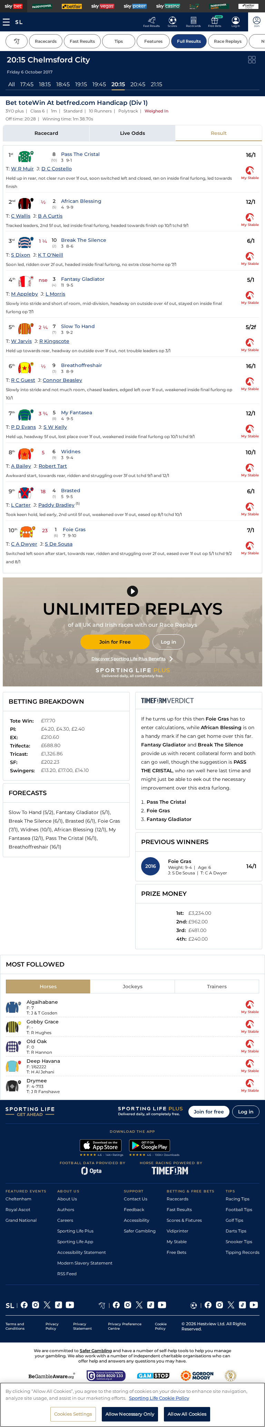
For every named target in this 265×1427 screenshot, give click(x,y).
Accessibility (136, 1220)
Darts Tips (236, 1230)
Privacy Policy (52, 1326)
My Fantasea (76, 412)
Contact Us (135, 1198)
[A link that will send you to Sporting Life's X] (47, 1305)
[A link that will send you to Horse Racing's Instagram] (128, 1305)
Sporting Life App (75, 1241)
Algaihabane (42, 1002)
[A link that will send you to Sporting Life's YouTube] (70, 1305)
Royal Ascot (18, 1209)
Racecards (177, 1198)
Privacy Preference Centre (124, 1326)
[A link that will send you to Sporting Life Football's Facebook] (208, 1305)
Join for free (209, 1112)
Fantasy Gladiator (83, 279)
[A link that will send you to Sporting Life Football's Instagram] (219, 1305)
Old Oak (37, 1041)
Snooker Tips (239, 1241)
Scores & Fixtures (184, 1220)
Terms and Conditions (15, 1326)
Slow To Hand (78, 326)
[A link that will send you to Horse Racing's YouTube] (162, 1305)
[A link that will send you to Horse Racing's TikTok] (150, 1305)
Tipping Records (242, 1252)
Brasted (70, 490)
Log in (168, 642)
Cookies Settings (73, 1414)
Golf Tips (234, 1220)
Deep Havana (43, 1061)
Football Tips (239, 1209)
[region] (132, 1405)
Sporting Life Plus (75, 1230)
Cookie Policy (161, 1326)
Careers (65, 1220)
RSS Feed (67, 1273)
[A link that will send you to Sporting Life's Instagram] (35, 1305)
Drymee (37, 1081)
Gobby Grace (43, 1022)
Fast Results (179, 1209)
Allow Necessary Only (130, 1414)
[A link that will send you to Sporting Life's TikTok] (58, 1305)
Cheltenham (18, 1198)
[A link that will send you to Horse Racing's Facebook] (116, 1305)
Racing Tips (237, 1198)
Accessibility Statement (81, 1252)
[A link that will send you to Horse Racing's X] (139, 1305)
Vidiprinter (177, 1230)
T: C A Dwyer (213, 872)
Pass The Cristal (80, 154)
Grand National (21, 1220)
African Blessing (81, 201)
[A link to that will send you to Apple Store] (102, 1148)
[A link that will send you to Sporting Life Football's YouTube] (253, 1305)
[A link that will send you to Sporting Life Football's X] (231, 1305)
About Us (67, 1198)
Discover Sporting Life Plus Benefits (128, 658)
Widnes (70, 451)
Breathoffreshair (81, 365)
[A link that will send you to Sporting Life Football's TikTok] (242, 1305)
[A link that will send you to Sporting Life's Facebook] (24, 1305)
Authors (65, 1209)
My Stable (177, 1241)
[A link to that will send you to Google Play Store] (154, 1148)
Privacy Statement (82, 1326)
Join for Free (115, 642)
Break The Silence (83, 240)
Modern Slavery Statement (84, 1263)
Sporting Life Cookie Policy (159, 1398)
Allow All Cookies (187, 1414)
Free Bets (176, 1252)
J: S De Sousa (181, 872)
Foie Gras (74, 529)
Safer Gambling (140, 1230)
